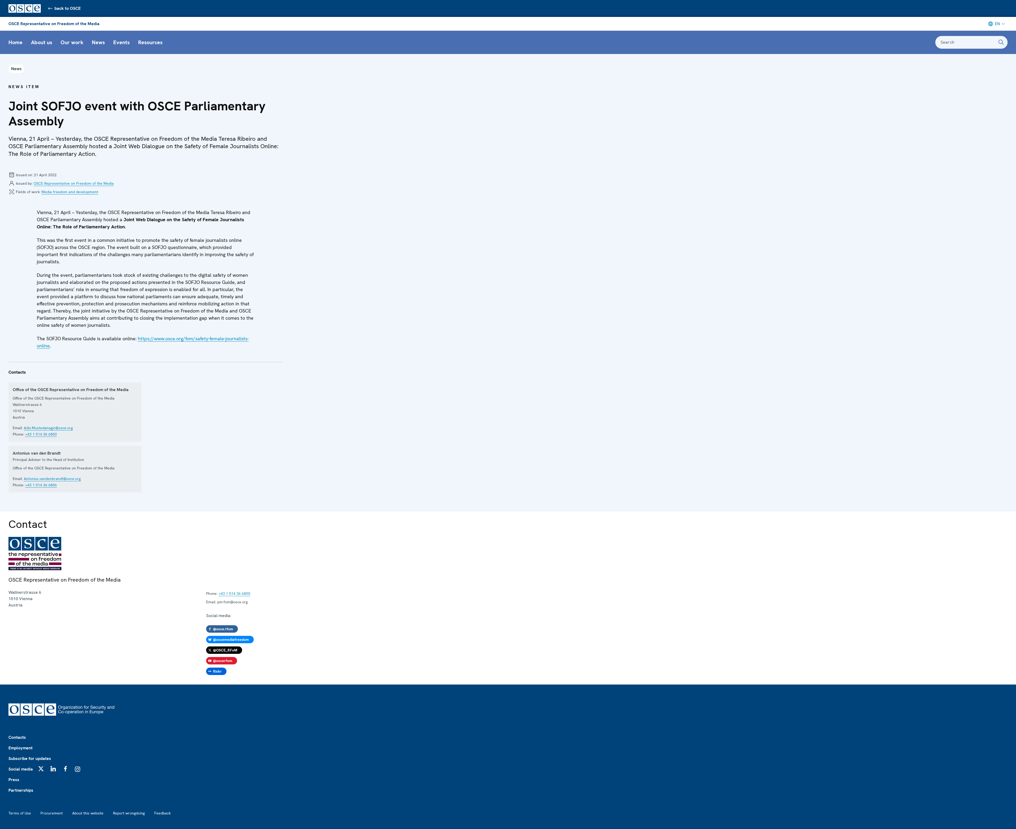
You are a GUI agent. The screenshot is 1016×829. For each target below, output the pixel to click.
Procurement (51, 813)
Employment (20, 748)
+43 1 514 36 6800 (41, 434)
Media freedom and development (70, 191)
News (98, 42)
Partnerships (20, 790)
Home (15, 42)
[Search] (1001, 42)
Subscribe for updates (29, 758)
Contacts (17, 737)
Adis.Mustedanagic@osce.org (48, 427)
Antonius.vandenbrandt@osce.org (52, 478)
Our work (72, 42)
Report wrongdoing (129, 813)
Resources (150, 42)
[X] (41, 769)
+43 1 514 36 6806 (41, 485)
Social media (20, 769)
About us (41, 42)
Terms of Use (19, 813)
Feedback (162, 813)
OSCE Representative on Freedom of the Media (53, 23)
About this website (87, 813)
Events (121, 42)
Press (13, 779)
